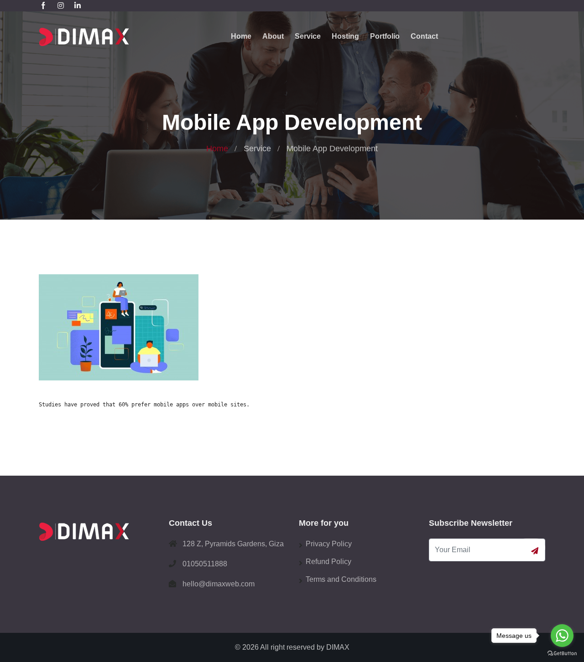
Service (308, 36)
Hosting (345, 36)
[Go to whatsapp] (562, 635)
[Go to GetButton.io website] (562, 653)
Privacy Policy (329, 544)
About (273, 36)
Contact (424, 36)
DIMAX (337, 647)
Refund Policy (328, 561)
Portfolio (385, 36)
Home (241, 36)
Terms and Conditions (341, 579)
